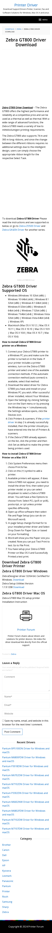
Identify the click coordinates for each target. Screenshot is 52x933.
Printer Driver (26, 5)
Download (18, 579)
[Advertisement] (26, 78)
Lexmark (7, 875)
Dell (4, 855)
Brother (6, 844)
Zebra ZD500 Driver (30, 226)
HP (3, 865)
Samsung (7, 901)
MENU (45, 19)
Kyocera (6, 870)
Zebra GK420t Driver (13, 229)
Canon (5, 850)
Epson (5, 860)
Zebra (13, 654)
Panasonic (7, 881)
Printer (6, 891)
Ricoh (5, 896)
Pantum (6, 886)
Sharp (5, 907)
